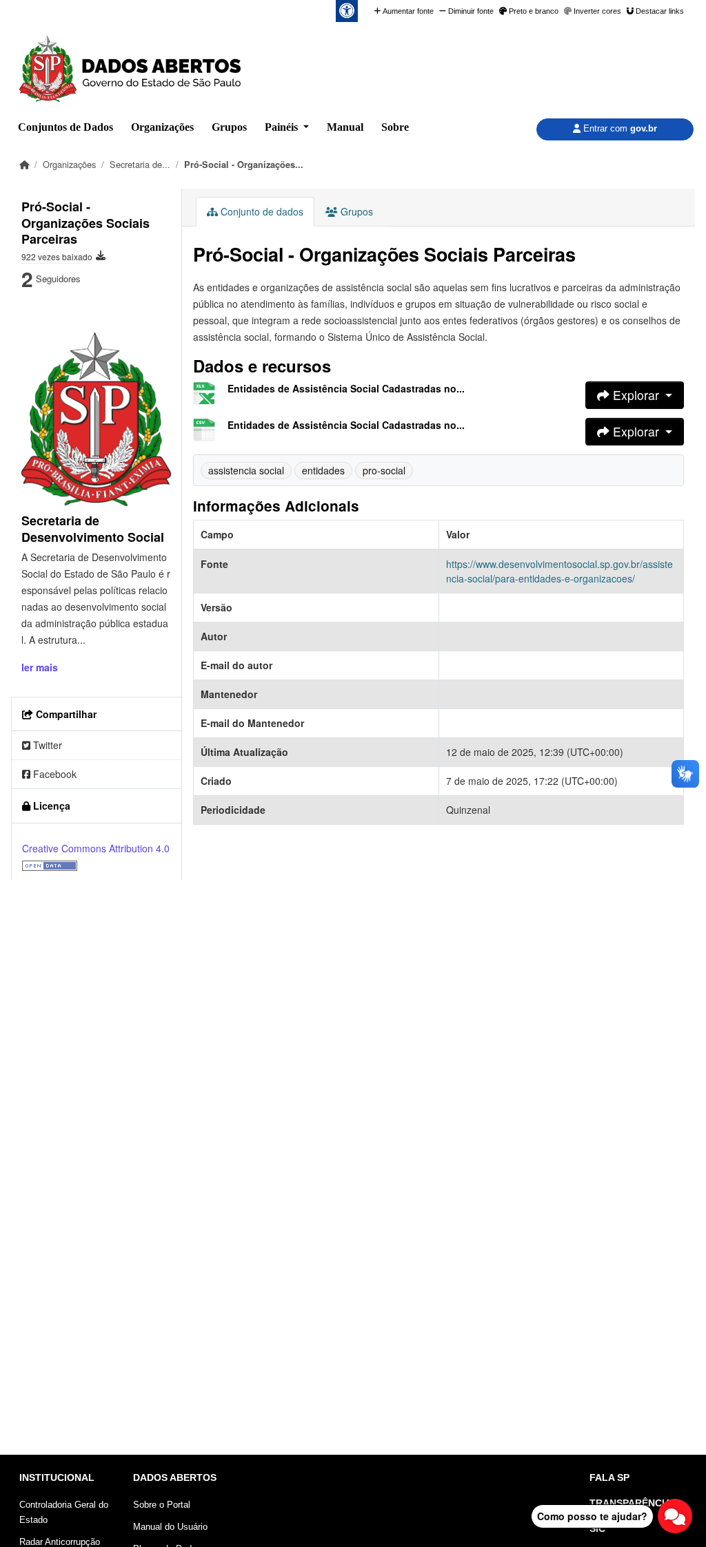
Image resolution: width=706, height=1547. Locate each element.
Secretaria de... (140, 164)
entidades (323, 470)
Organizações (162, 127)
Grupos (229, 127)
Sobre (395, 127)
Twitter (46, 745)
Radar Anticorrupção (59, 1542)
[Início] (24, 164)
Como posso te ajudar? (592, 1516)
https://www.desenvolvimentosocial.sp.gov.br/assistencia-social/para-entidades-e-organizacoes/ (559, 571)
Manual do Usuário (170, 1527)
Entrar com (619, 128)
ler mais (39, 667)
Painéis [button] (283, 127)
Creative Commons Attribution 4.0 (96, 848)
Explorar (636, 394)
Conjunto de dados (260, 211)
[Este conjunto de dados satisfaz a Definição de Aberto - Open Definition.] (49, 865)
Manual (345, 127)
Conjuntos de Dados (65, 127)
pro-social (384, 470)
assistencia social (246, 470)
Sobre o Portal (161, 1504)
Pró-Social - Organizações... (243, 164)
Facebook (53, 774)
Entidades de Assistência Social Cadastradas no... (346, 388)
